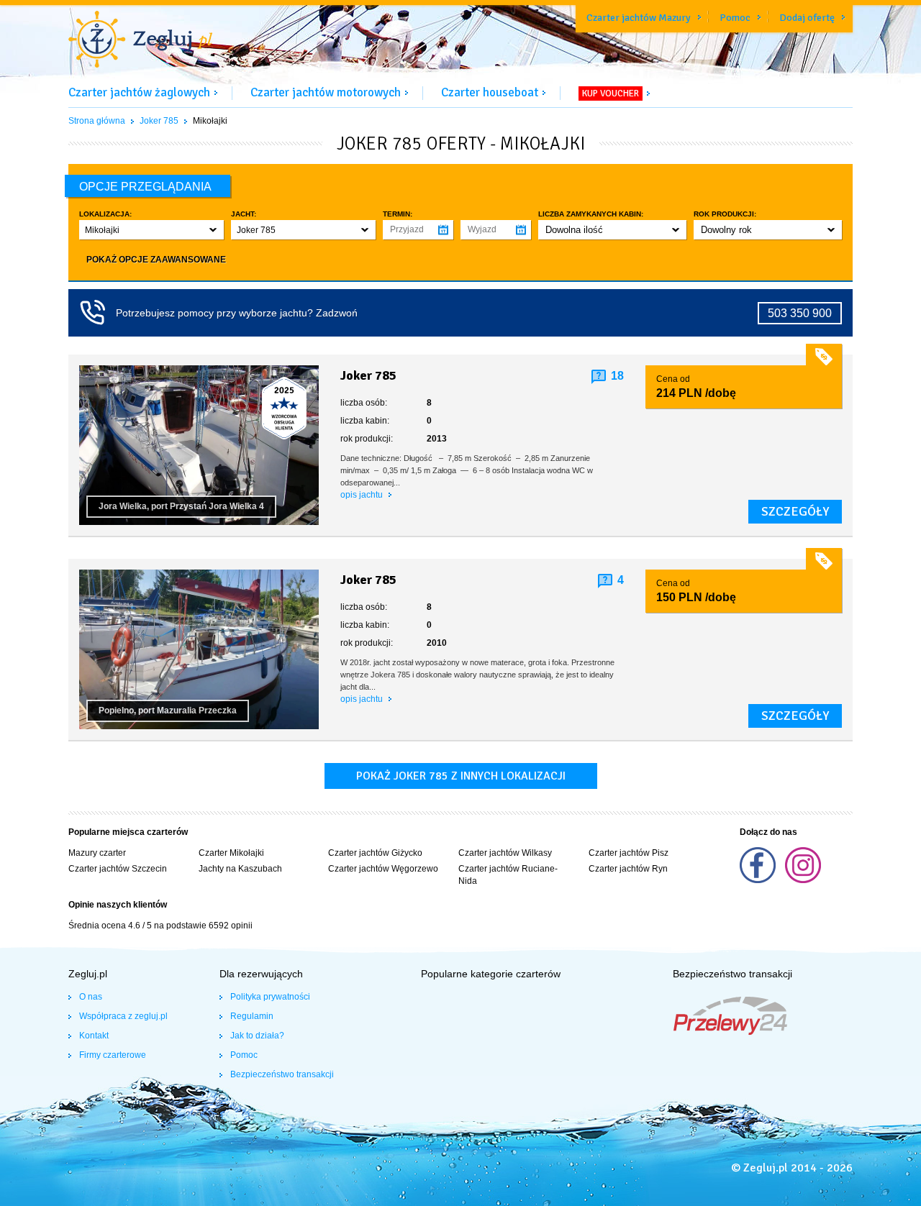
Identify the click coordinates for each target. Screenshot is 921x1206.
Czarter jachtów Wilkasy (505, 853)
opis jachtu (362, 495)
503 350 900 (800, 313)
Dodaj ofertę (807, 18)
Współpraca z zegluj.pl (123, 1016)
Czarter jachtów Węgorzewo (383, 869)
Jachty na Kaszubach (240, 869)
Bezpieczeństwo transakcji (282, 1074)
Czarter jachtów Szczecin (117, 869)
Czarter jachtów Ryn (628, 869)
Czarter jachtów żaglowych (139, 92)
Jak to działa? (257, 1036)
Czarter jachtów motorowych (325, 92)
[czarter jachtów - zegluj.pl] (140, 41)
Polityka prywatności (270, 997)
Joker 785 (159, 121)
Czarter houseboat (489, 92)
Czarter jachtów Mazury (638, 18)
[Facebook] (759, 880)
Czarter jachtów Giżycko (375, 853)
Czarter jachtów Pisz (628, 853)
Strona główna (96, 121)
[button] (151, 229)
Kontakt (94, 1036)
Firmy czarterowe (112, 1055)
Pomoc (735, 18)
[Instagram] (803, 880)
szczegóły (795, 511)
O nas (90, 997)
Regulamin (251, 1016)
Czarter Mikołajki (231, 853)
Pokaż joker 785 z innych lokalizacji (461, 776)
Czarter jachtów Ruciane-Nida (508, 875)
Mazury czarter (97, 853)
